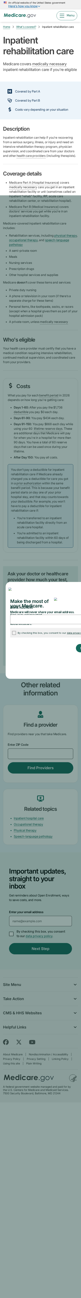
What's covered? (26, 26)
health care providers (31, 156)
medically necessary (49, 64)
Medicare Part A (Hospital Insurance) (34, 182)
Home (6, 26)
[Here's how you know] (40, 4)
